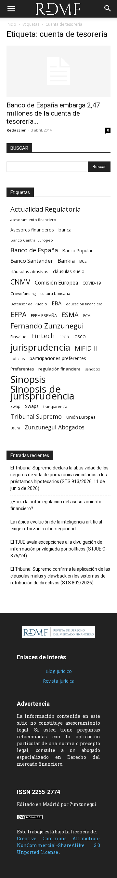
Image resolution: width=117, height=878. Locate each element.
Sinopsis (28, 379)
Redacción (16, 130)
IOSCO (79, 337)
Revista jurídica (58, 681)
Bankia (66, 260)
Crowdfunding (23, 293)
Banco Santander (31, 260)
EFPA (18, 314)
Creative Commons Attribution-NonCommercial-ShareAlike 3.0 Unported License (58, 845)
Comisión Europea (56, 282)
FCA (86, 315)
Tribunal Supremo (36, 416)
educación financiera (84, 304)
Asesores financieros (32, 230)
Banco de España (34, 250)
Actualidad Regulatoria (45, 209)
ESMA (70, 314)
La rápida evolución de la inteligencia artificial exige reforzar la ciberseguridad (56, 525)
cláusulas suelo (68, 271)
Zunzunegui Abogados (54, 427)
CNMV (20, 281)
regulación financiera (59, 369)
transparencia (55, 406)
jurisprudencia (40, 347)
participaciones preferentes (58, 358)
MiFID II (86, 348)
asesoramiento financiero (33, 219)
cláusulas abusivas (29, 271)
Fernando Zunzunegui (47, 325)
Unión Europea (81, 417)
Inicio (11, 24)
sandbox (92, 369)
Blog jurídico (59, 671)
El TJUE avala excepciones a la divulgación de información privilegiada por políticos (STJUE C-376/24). (58, 548)
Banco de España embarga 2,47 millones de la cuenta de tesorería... (53, 113)
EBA (56, 303)
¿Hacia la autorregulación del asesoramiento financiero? (55, 505)
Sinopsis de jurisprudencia (42, 392)
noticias (17, 358)
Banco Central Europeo (31, 240)
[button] (11, 9)
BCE (83, 261)
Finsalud (18, 337)
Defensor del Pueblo (28, 303)
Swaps (32, 406)
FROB (64, 337)
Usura (15, 428)
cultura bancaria (55, 293)
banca (65, 229)
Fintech (43, 335)
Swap (15, 406)
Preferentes (22, 369)
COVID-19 (92, 283)
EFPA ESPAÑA (44, 315)
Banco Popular (77, 250)
